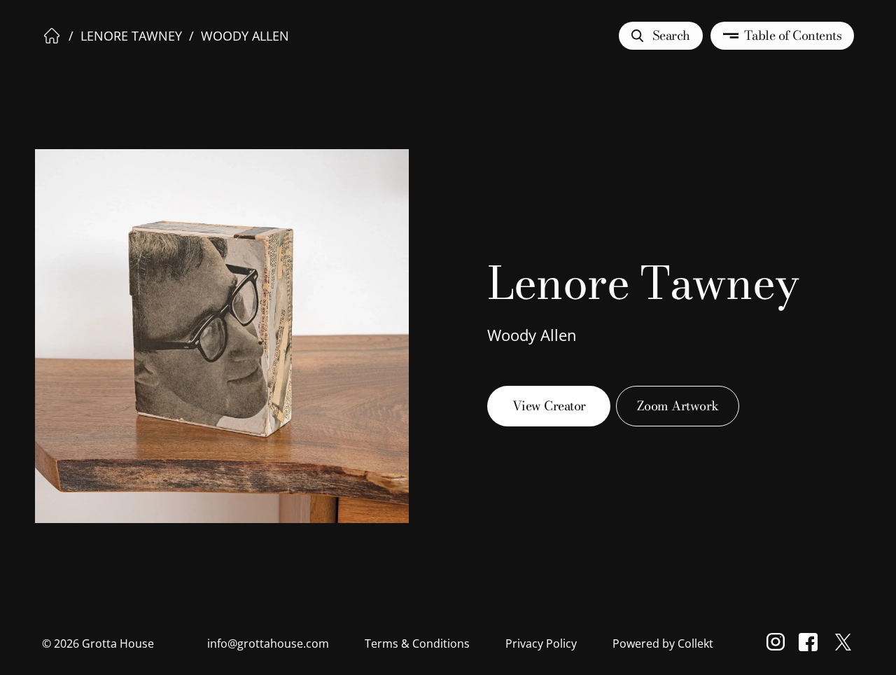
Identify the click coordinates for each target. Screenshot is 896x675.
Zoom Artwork (678, 405)
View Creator (549, 405)
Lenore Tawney (131, 36)
